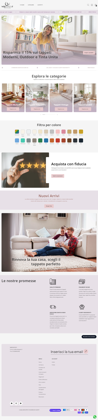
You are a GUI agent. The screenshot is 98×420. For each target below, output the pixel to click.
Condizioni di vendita (42, 368)
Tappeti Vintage (61, 105)
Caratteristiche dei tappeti (42, 388)
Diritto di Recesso (43, 379)
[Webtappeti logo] (7, 5)
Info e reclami (42, 382)
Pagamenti (41, 376)
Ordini (53, 362)
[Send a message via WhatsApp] (94, 416)
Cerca (40, 362)
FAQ (40, 385)
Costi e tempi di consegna (42, 373)
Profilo (53, 365)
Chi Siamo (41, 365)
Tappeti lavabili (85, 105)
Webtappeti (25, 409)
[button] (88, 5)
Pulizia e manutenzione (42, 393)
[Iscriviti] (86, 351)
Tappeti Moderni (13, 105)
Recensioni (41, 397)
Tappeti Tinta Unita (37, 105)
